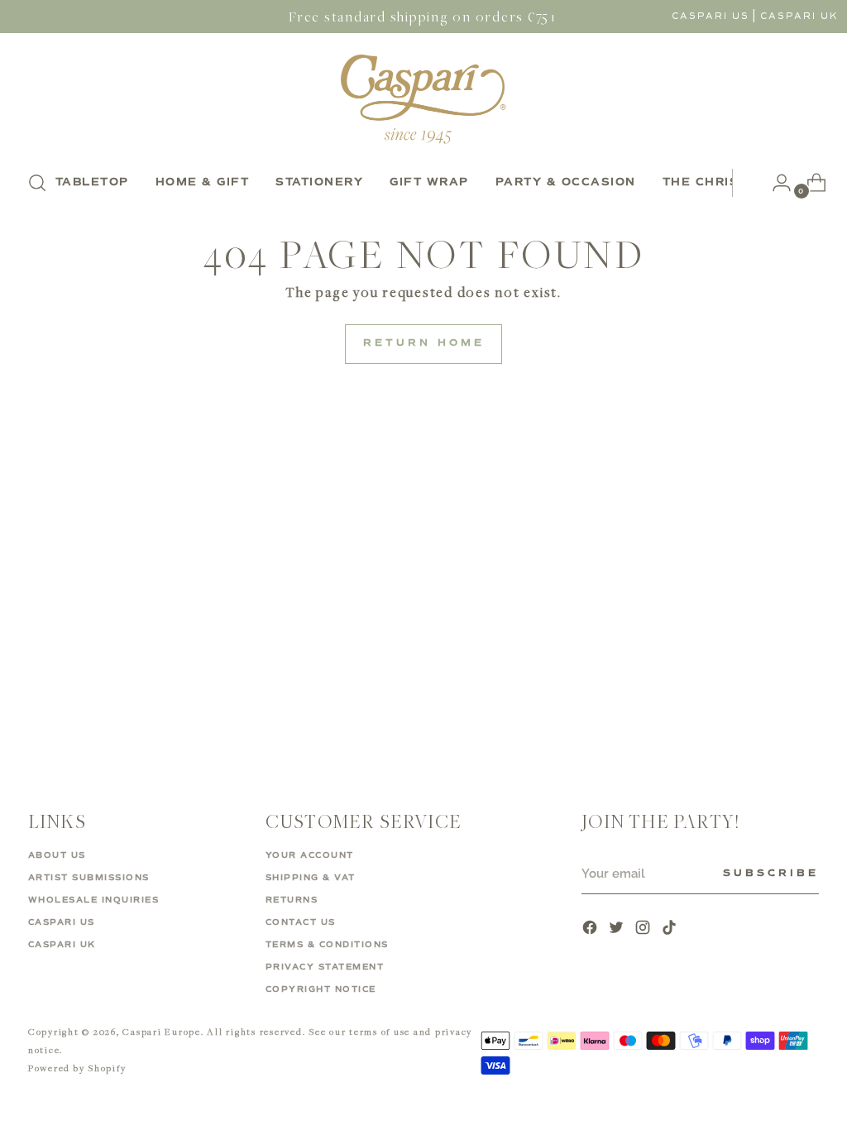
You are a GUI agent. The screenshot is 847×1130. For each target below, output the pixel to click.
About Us (57, 855)
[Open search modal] (37, 182)
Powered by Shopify (77, 1067)
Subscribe (771, 874)
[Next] (745, 183)
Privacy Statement (325, 967)
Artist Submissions (89, 878)
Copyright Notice (321, 989)
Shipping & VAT (311, 878)
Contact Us (301, 922)
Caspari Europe (161, 1031)
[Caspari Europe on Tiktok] (671, 929)
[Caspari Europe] (423, 99)
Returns (292, 900)
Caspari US (710, 16)
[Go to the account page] (775, 182)
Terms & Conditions (327, 945)
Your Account (310, 855)
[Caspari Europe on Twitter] (618, 929)
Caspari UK (799, 16)
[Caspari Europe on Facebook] (591, 929)
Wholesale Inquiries (94, 900)
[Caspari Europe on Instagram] (644, 929)
